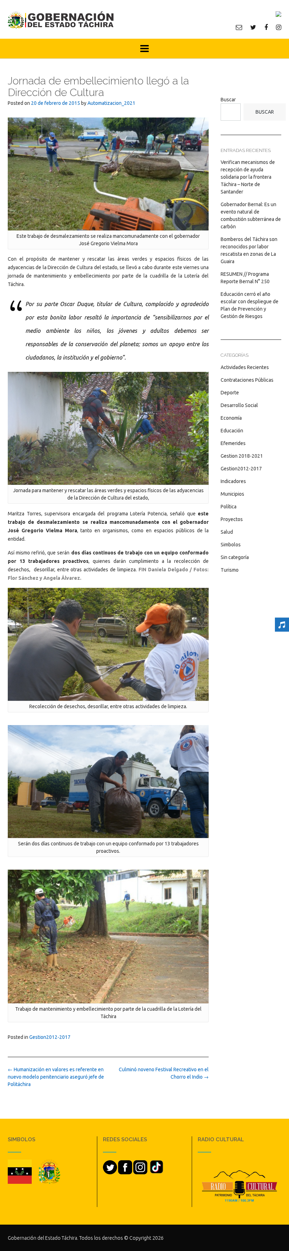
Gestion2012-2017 (49, 1037)
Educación (232, 430)
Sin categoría (235, 557)
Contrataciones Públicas (247, 380)
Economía (231, 418)
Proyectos (232, 519)
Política (228, 506)
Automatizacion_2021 (111, 103)
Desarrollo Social (239, 405)
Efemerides (233, 443)
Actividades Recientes (245, 367)
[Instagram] (278, 27)
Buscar (228, 99)
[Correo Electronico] (239, 27)
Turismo (230, 570)
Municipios (232, 494)
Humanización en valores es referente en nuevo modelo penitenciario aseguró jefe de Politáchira (56, 1077)
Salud (227, 532)
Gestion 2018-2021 (242, 456)
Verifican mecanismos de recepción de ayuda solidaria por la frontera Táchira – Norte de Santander (248, 177)
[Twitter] (253, 27)
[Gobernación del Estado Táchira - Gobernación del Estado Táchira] (60, 20)
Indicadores (233, 481)
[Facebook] (266, 27)
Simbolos (231, 544)
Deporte (230, 392)
